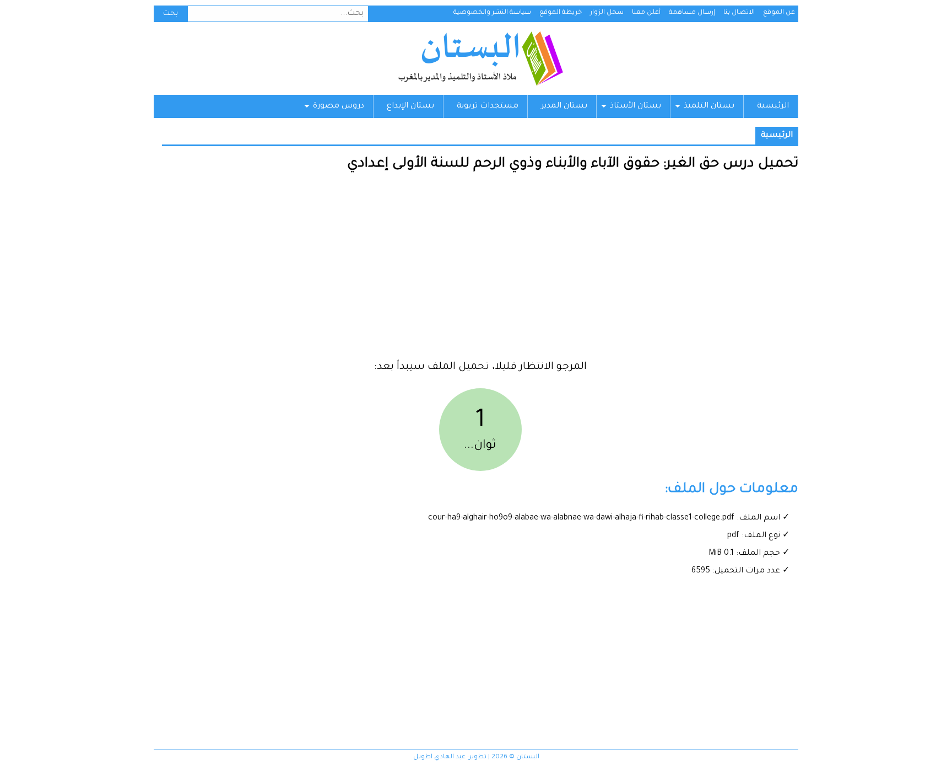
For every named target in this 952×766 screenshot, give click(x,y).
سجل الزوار (607, 13)
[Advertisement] (480, 270)
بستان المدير (564, 106)
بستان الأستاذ (635, 106)
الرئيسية (773, 106)
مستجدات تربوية (487, 106)
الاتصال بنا (739, 13)
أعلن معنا (646, 13)
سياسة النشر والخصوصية (492, 13)
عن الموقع (779, 13)
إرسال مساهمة (692, 13)
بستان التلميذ (709, 106)
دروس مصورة (338, 106)
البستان (480, 58)
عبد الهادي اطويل (439, 757)
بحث (170, 14)
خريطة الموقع (560, 13)
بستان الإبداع (410, 106)
